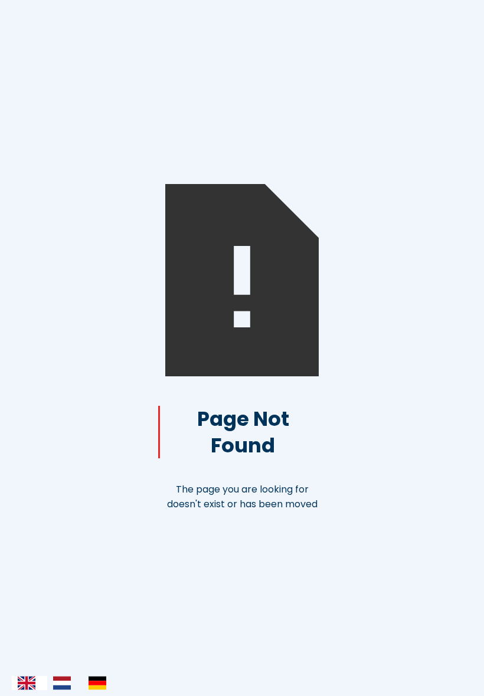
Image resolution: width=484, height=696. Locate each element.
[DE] (100, 683)
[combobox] (29, 683)
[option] (65, 683)
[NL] (65, 683)
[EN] (29, 683)
